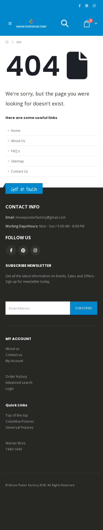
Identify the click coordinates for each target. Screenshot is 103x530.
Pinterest (23, 250)
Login (9, 388)
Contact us (13, 354)
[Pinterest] (86, 5)
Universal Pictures (19, 427)
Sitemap (17, 161)
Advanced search (18, 382)
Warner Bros (15, 443)
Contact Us (19, 171)
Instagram (35, 250)
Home (15, 130)
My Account (14, 360)
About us (12, 348)
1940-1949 (13, 449)
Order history (16, 376)
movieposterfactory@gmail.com (40, 217)
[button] (10, 23)
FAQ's (15, 151)
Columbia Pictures (19, 421)
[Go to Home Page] (7, 42)
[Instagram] (94, 5)
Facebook (11, 250)
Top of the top (16, 415)
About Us (18, 140)
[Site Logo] (31, 23)
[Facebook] (79, 5)
